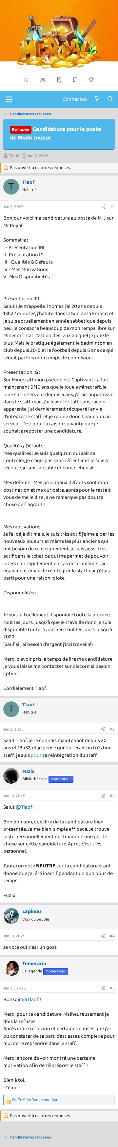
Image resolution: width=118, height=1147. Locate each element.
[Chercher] (110, 99)
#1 (112, 206)
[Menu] (9, 99)
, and (37, 1100)
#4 (112, 936)
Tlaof (14, 155)
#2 (112, 729)
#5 (112, 988)
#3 (112, 796)
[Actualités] (97, 99)
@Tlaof (24, 807)
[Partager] (103, 207)
